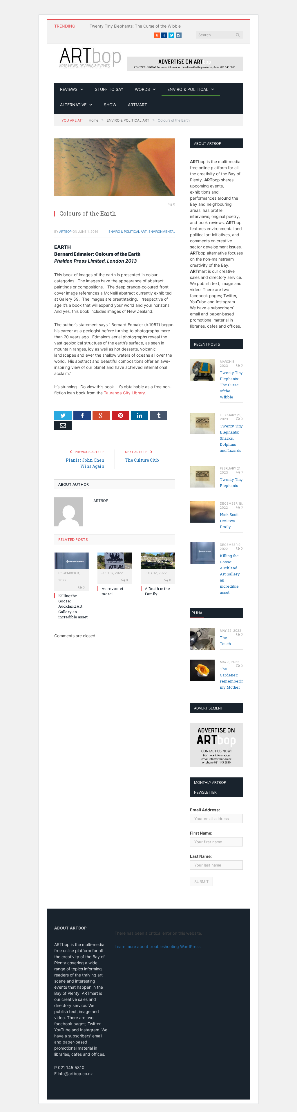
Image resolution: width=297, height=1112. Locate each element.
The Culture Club (142, 460)
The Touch (225, 640)
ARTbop (65, 232)
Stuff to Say (109, 89)
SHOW (110, 104)
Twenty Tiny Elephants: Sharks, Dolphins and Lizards (231, 438)
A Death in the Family (157, 591)
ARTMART (137, 104)
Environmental (161, 232)
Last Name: (201, 856)
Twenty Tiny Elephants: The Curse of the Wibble (135, 26)
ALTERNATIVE (73, 104)
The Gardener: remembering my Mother (231, 678)
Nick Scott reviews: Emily (229, 520)
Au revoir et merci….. (112, 591)
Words (142, 89)
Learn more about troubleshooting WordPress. (158, 946)
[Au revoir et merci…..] (114, 564)
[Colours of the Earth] (114, 167)
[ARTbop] (90, 57)
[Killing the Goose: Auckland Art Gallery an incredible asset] (71, 564)
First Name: (201, 833)
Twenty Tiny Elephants (231, 482)
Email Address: (205, 809)
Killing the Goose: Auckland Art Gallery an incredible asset (73, 606)
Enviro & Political (187, 89)
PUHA (196, 612)
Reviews (68, 89)
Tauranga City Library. (125, 392)
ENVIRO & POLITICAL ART (127, 232)
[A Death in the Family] (158, 564)
